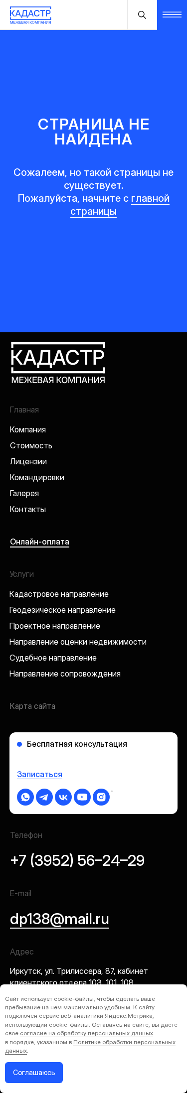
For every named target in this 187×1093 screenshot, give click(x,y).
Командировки (37, 477)
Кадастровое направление (59, 594)
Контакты (28, 509)
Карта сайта (32, 706)
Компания (28, 429)
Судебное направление (53, 658)
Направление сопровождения (65, 674)
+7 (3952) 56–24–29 (77, 860)
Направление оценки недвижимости (78, 642)
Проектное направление (54, 626)
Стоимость (31, 445)
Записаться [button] (39, 774)
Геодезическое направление (62, 610)
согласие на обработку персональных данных (86, 1033)
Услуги (21, 574)
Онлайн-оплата (39, 541)
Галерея (24, 493)
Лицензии (28, 461)
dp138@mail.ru (59, 919)
